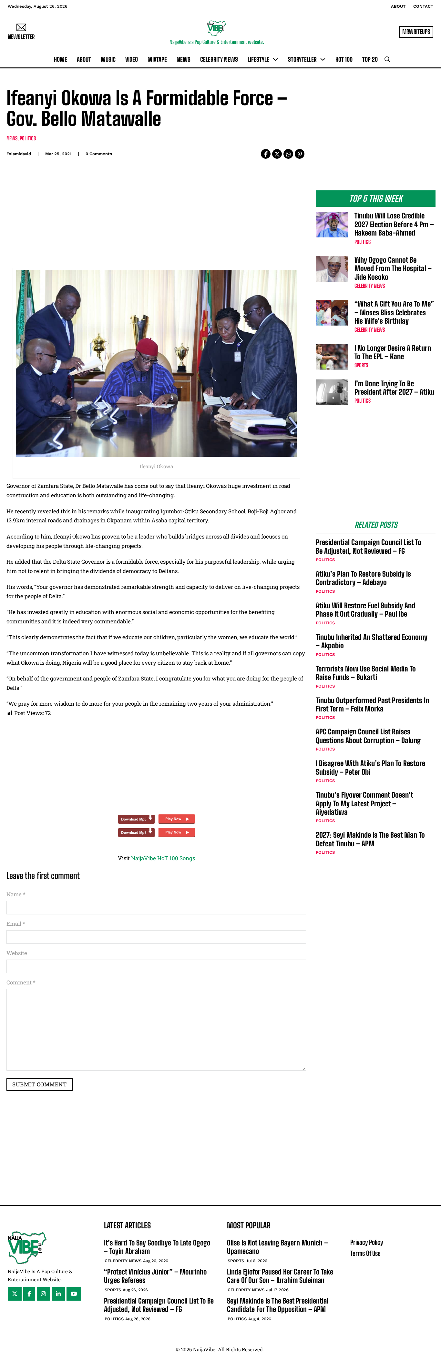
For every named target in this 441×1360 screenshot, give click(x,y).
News (183, 59)
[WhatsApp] (288, 154)
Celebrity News (219, 59)
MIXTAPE (157, 59)
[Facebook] (266, 154)
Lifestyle (258, 59)
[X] (277, 154)
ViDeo (131, 59)
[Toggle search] (387, 59)
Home (60, 59)
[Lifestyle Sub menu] (275, 59)
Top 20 (370, 59)
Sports (361, 365)
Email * (15, 923)
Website (16, 953)
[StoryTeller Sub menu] (323, 59)
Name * (16, 894)
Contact (423, 6)
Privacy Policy (366, 1242)
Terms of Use (365, 1253)
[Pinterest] (299, 154)
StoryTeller (302, 59)
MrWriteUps (416, 31)
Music (108, 59)
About (398, 6)
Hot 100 (344, 59)
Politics (28, 138)
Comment (21, 982)
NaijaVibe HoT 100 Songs (163, 858)
